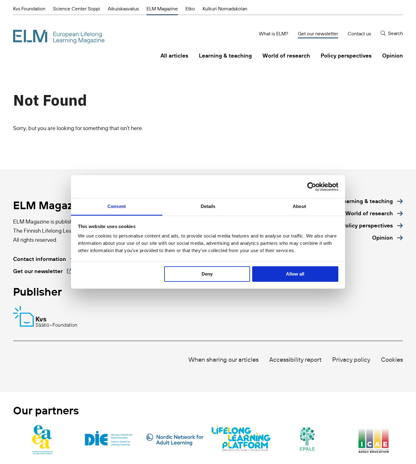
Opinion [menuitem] (392, 55)
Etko (190, 8)
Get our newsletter (318, 33)
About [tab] (299, 206)
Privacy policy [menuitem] (351, 359)
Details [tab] (208, 206)
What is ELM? (273, 33)
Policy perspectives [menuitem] (346, 55)
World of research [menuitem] (286, 55)
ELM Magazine (162, 8)
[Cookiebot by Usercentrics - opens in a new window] (311, 186)
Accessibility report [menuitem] (295, 359)
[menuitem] (371, 201)
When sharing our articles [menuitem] (224, 359)
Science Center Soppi (76, 8)
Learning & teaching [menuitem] (225, 55)
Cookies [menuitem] (392, 359)
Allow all (295, 273)
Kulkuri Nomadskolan (225, 8)
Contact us (359, 33)
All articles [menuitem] (174, 55)
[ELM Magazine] (58, 36)
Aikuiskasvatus (123, 8)
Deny (207, 273)
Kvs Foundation (29, 8)
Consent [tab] (117, 206)
